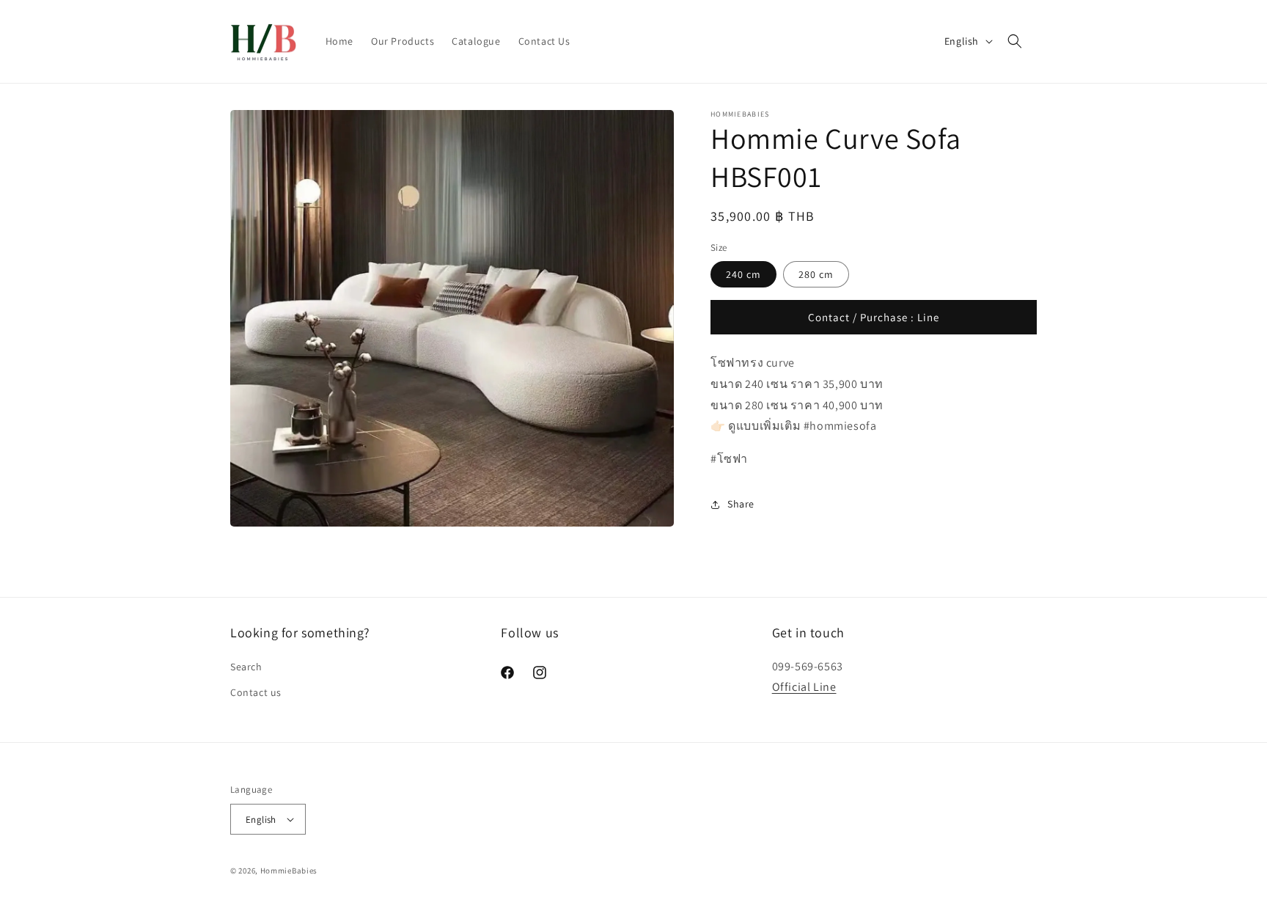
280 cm (816, 274)
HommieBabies (288, 870)
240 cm (743, 274)
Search (246, 666)
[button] (1015, 41)
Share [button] (740, 503)
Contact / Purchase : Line (873, 317)
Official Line (804, 687)
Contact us (256, 692)
